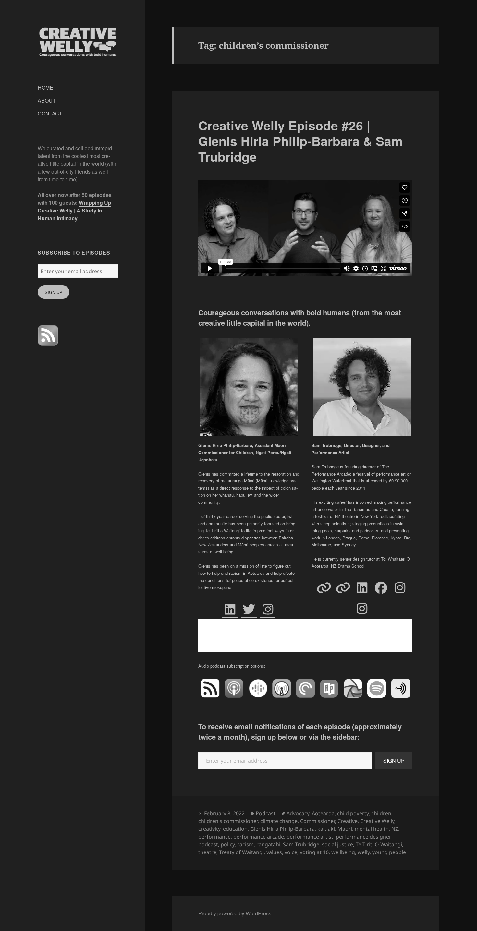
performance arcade (258, 836)
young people (389, 852)
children (381, 813)
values (274, 852)
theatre (207, 852)
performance (214, 836)
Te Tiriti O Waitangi (379, 844)
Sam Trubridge (301, 844)
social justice (337, 844)
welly (364, 852)
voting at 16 (314, 852)
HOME (45, 87)
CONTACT (50, 113)
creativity (209, 828)
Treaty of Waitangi (241, 852)
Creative (347, 821)
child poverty (353, 813)
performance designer (363, 836)
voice (291, 852)
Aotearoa (323, 813)
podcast (208, 844)
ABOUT (47, 100)
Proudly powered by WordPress (234, 913)
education (235, 828)
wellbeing (343, 852)
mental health (372, 828)
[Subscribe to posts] (48, 335)
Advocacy (298, 813)
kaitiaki (326, 828)
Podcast (265, 813)
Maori (344, 828)
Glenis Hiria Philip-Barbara (282, 828)
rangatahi (268, 844)
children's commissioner (228, 821)
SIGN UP (53, 292)
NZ (394, 828)
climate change (279, 821)
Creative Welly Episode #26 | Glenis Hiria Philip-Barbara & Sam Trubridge (300, 140)
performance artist (310, 836)
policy (228, 844)
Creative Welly (377, 821)
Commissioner (317, 821)
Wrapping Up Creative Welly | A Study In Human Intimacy (74, 210)
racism (245, 844)
